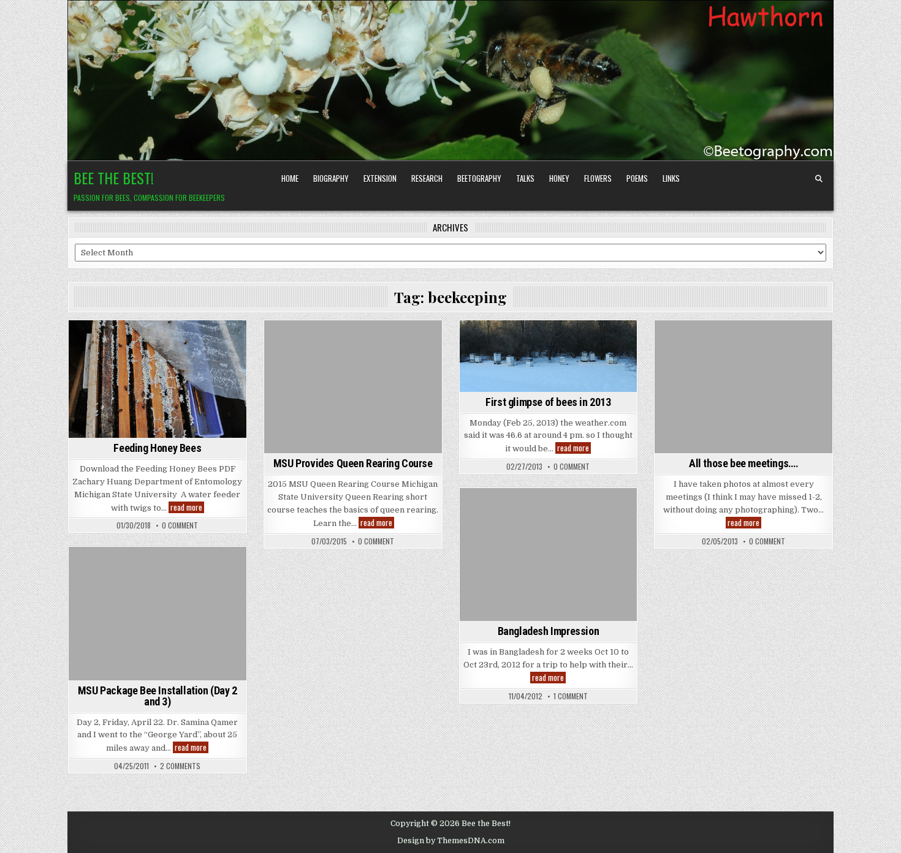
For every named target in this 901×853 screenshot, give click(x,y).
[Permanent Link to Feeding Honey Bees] (157, 379)
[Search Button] (819, 179)
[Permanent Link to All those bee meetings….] (743, 386)
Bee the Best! (114, 178)
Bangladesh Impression (548, 631)
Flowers (598, 178)
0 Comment (180, 525)
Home (289, 178)
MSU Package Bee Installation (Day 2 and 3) (157, 696)
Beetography (479, 178)
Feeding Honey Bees (157, 448)
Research (427, 178)
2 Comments (180, 766)
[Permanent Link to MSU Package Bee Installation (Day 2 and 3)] (157, 613)
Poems (637, 178)
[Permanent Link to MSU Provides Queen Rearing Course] (353, 386)
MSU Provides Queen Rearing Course (353, 463)
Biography (331, 178)
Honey (559, 178)
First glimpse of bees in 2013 (547, 402)
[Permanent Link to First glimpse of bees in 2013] (548, 356)
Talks (525, 178)
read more (187, 507)
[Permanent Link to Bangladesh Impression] (548, 554)
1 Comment (570, 696)
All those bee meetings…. (743, 463)
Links (671, 178)
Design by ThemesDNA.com (450, 840)
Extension (380, 178)
